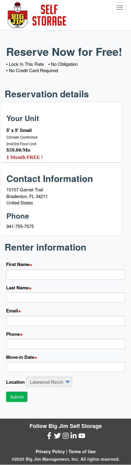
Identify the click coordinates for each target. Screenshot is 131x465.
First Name (17, 264)
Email (12, 311)
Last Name (17, 288)
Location (15, 382)
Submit (16, 397)
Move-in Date (20, 357)
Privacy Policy (50, 451)
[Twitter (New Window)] (57, 437)
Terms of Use (82, 451)
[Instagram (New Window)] (65, 437)
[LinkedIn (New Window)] (73, 437)
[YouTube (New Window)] (81, 437)
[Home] (36, 15)
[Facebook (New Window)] (49, 437)
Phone (13, 334)
